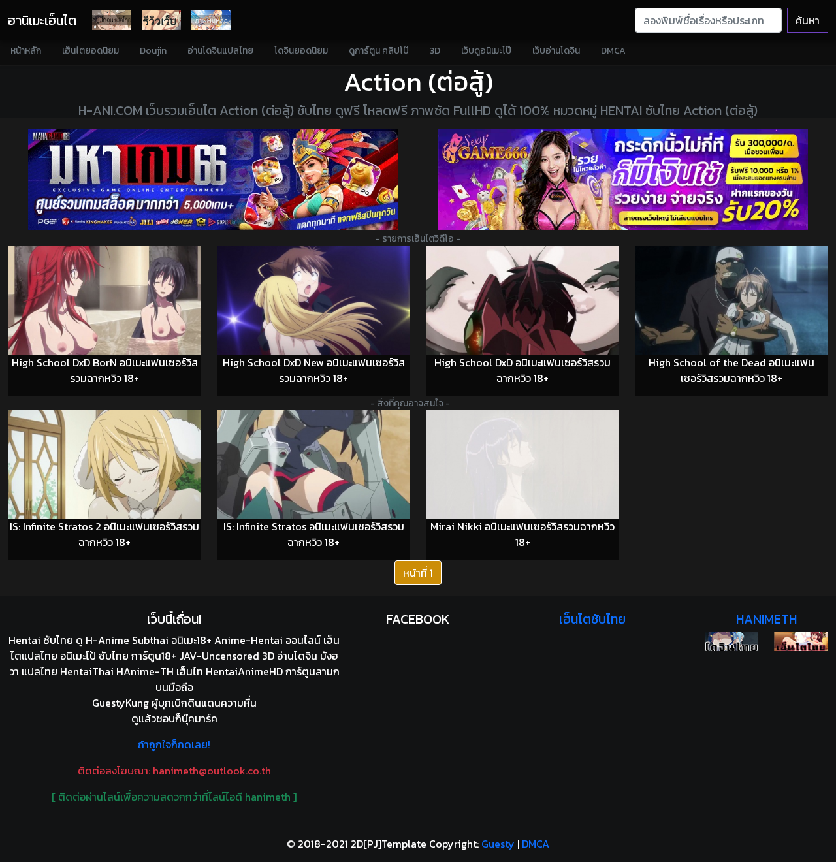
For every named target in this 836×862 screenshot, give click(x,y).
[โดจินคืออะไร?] (161, 20)
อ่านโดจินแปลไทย (220, 50)
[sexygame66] (623, 179)
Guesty (498, 844)
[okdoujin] (732, 641)
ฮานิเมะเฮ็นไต (42, 20)
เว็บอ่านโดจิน (556, 50)
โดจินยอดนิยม (301, 50)
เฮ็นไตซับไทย (592, 619)
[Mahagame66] (213, 179)
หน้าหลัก (25, 50)
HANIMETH (766, 619)
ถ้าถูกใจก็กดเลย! (174, 744)
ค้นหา (808, 20)
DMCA (613, 50)
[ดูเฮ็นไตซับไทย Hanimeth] (801, 641)
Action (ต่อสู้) (418, 81)
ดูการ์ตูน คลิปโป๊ (379, 50)
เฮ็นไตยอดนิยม (90, 50)
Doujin (153, 50)
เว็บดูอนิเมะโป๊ (486, 50)
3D (435, 50)
